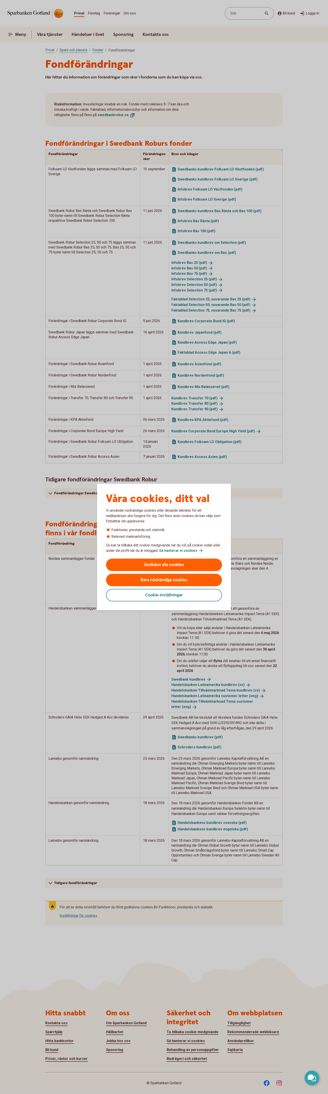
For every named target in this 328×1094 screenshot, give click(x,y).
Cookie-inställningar (164, 595)
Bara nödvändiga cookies (164, 580)
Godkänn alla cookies (164, 565)
